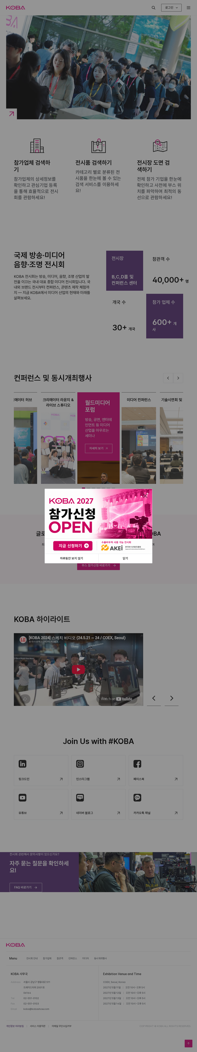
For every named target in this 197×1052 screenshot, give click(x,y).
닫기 (125, 558)
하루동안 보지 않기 (71, 558)
